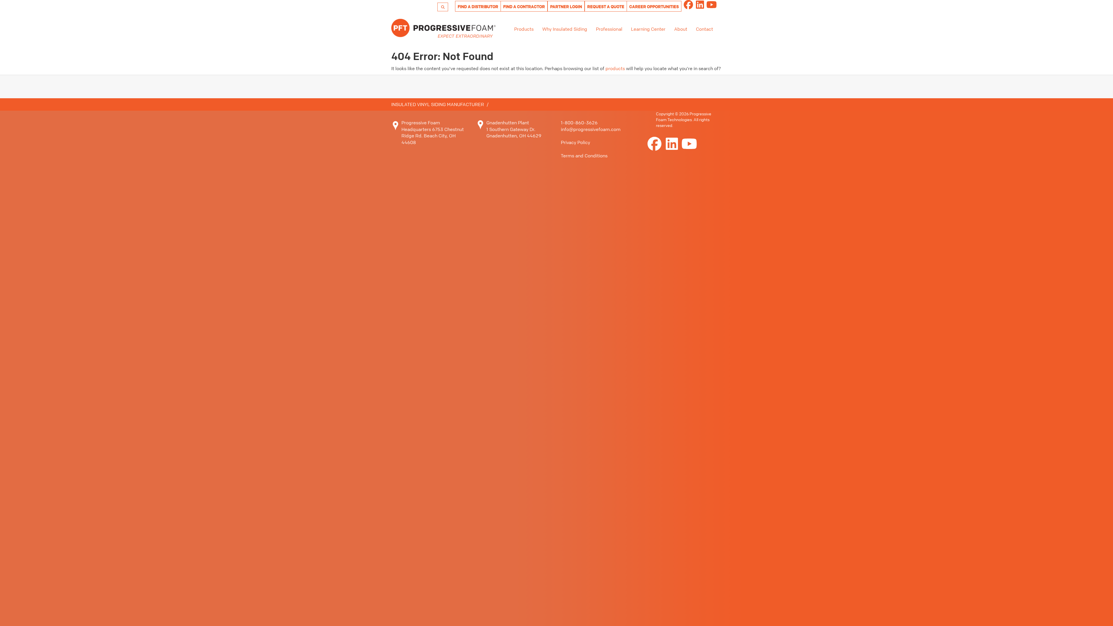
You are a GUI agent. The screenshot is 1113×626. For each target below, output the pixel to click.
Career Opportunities (654, 6)
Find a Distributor (478, 6)
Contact (704, 29)
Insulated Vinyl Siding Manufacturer (437, 104)
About (680, 29)
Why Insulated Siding (564, 29)
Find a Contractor (524, 6)
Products (524, 29)
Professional (609, 29)
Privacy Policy (575, 142)
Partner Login (566, 6)
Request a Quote (605, 6)
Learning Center (648, 29)
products (615, 68)
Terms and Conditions (584, 156)
